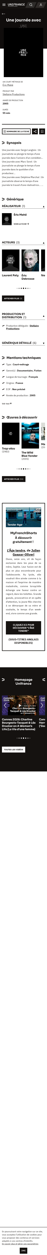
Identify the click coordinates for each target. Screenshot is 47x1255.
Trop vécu (8, 448)
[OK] (23, 1250)
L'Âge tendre (16, 550)
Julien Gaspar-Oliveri (26, 552)
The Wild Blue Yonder (29, 454)
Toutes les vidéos (13, 749)
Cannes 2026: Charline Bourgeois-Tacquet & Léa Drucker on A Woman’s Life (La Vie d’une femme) (19, 724)
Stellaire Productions (14, 94)
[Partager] (35, 131)
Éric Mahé (8, 85)
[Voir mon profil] (40, 5)
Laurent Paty (10, 275)
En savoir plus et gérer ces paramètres (20, 1243)
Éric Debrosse (28, 277)
